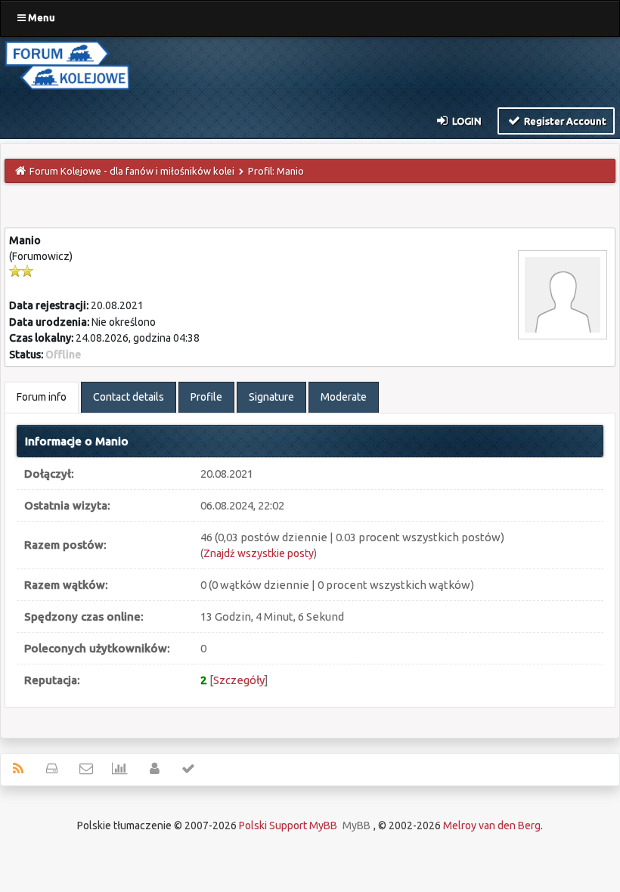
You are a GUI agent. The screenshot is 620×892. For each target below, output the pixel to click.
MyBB (356, 825)
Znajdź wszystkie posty (258, 553)
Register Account (564, 121)
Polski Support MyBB (288, 825)
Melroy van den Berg (492, 825)
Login (466, 121)
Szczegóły (239, 680)
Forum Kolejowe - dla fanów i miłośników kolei (131, 171)
